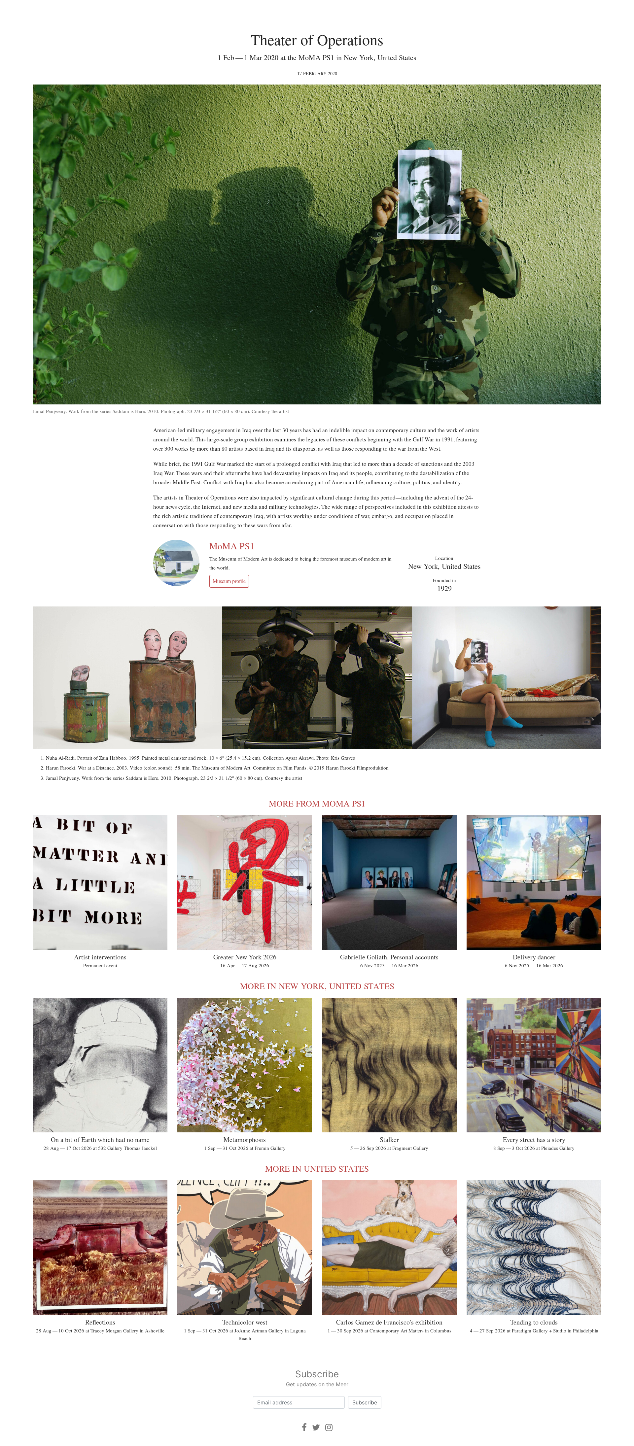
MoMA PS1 (232, 545)
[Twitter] (316, 1427)
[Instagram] (329, 1427)
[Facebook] (304, 1427)
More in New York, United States (317, 985)
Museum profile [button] (229, 580)
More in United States (317, 1168)
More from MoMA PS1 (317, 803)
